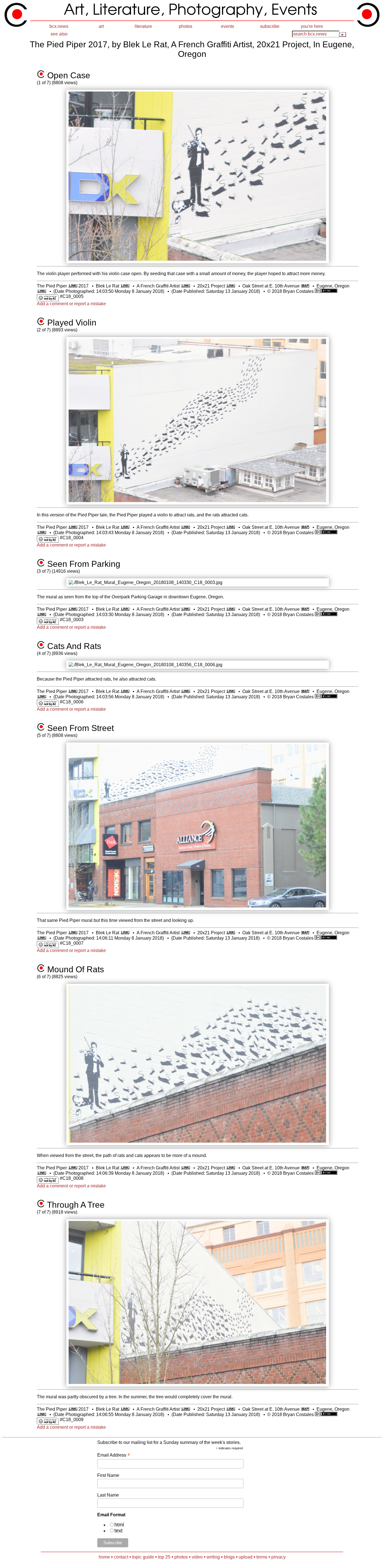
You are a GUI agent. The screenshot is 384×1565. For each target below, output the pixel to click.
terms (261, 1557)
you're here (312, 26)
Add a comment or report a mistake (71, 303)
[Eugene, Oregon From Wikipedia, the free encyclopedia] (41, 291)
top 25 (164, 1557)
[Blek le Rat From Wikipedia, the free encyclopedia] (125, 286)
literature (143, 26)
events (227, 26)
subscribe (269, 26)
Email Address (113, 1455)
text (118, 1530)
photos (185, 26)
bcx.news (58, 26)
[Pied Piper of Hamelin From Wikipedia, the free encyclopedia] (72, 286)
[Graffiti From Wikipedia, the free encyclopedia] (185, 286)
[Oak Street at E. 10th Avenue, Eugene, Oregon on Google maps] (305, 286)
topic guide (143, 1557)
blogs (229, 1557)
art (101, 26)
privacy (278, 1557)
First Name (108, 1475)
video (197, 1557)
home (104, 1557)
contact (121, 1557)
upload (245, 1557)
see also (59, 34)
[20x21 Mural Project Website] (230, 286)
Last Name (108, 1495)
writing (213, 1557)
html (119, 1525)
